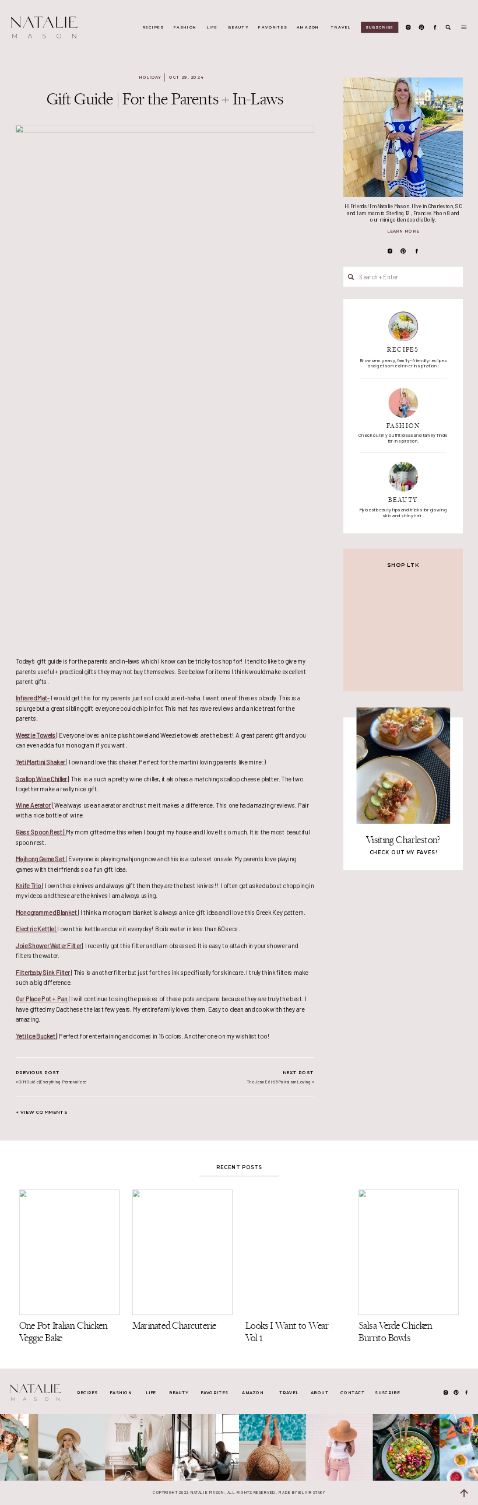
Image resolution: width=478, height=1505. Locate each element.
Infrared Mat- (33, 697)
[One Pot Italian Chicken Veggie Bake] (69, 1252)
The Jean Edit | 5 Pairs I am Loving (279, 1081)
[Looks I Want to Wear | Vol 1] (295, 1252)
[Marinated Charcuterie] (182, 1252)
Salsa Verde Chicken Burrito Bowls (395, 1332)
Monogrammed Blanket (47, 912)
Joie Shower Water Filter (49, 945)
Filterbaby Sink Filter (43, 972)
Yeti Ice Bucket (36, 1036)
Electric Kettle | (37, 928)
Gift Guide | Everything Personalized (53, 1081)
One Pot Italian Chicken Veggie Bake (63, 1332)
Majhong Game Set (41, 858)
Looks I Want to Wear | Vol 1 (289, 1332)
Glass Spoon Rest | (41, 832)
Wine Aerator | (35, 805)
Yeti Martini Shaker (41, 762)
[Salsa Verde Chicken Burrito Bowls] (408, 1252)
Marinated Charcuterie (174, 1325)
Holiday (150, 77)
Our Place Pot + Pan (42, 998)
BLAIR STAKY (311, 1492)
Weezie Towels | (37, 735)
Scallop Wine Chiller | (42, 778)
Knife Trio (29, 885)
